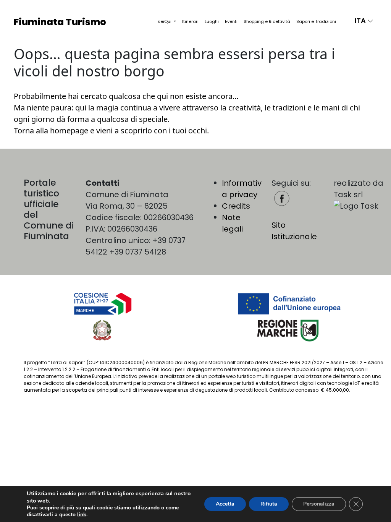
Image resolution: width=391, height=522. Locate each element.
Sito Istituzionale (294, 231)
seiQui (165, 21)
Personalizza (318, 503)
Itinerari (190, 21)
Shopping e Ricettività (267, 21)
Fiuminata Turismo (60, 22)
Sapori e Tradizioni (316, 21)
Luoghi (212, 21)
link (81, 514)
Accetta (225, 503)
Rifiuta (268, 503)
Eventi (231, 21)
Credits (236, 206)
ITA (361, 20)
